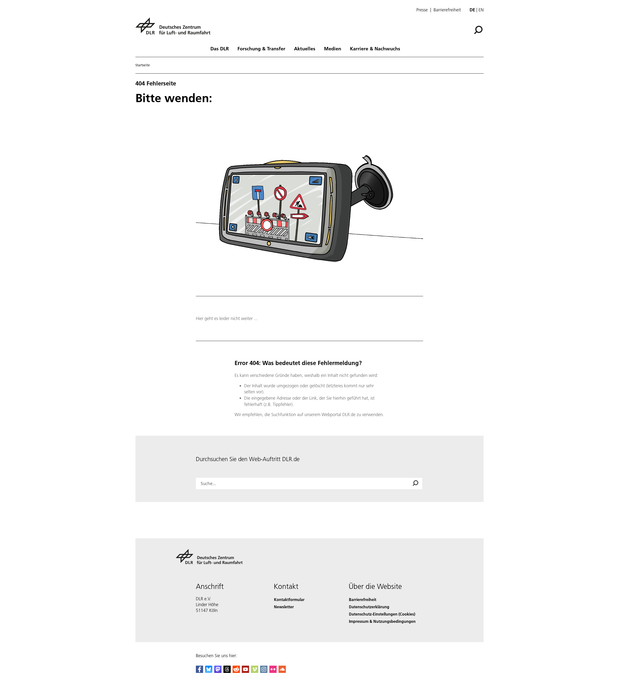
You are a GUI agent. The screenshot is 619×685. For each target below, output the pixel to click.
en (481, 10)
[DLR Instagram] (263, 671)
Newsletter (284, 606)
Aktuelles (304, 48)
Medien (332, 48)
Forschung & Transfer (261, 48)
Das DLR (219, 48)
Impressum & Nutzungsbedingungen (382, 621)
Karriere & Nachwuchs (375, 48)
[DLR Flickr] (273, 671)
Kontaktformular (289, 599)
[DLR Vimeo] (254, 671)
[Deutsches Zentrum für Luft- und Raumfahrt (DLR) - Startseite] (174, 28)
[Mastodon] (217, 671)
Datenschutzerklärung (369, 606)
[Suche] (479, 29)
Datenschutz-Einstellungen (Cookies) (382, 613)
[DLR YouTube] (245, 671)
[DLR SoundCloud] (282, 671)
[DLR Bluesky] (208, 671)
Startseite (142, 65)
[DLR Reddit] (236, 671)
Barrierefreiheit (447, 10)
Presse (422, 10)
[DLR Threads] (227, 671)
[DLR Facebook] (199, 671)
